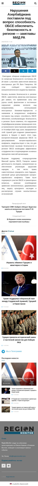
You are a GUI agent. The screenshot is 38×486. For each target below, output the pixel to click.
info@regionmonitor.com (17, 456)
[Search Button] (35, 3)
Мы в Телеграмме (14, 351)
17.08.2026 (6, 307)
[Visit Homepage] (19, 3)
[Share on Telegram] (32, 71)
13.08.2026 (16, 403)
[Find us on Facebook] (4, 466)
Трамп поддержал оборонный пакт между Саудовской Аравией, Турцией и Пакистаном (19, 301)
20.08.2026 (6, 268)
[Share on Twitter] (14, 71)
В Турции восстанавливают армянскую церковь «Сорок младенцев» (24, 400)
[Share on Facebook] (6, 71)
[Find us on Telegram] (9, 466)
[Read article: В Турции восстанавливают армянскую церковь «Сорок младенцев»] (6, 401)
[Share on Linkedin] (23, 71)
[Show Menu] (3, 3)
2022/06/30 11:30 (7, 42)
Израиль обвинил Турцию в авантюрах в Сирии (19, 263)
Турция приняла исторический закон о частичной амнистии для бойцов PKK (19, 340)
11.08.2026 (6, 345)
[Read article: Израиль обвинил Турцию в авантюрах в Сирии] (19, 248)
